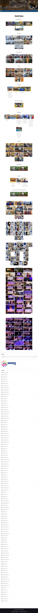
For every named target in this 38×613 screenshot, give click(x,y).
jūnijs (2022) (4, 472)
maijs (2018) (4, 568)
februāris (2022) (4, 481)
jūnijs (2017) (4, 590)
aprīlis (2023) (4, 450)
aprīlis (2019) (4, 544)
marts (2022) (4, 479)
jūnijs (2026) (4, 374)
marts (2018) (4, 572)
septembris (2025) (5, 394)
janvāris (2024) (4, 433)
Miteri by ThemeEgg (23, 611)
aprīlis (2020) (4, 518)
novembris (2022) (5, 461)
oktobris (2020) (4, 505)
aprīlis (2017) (4, 594)
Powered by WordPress (15, 611)
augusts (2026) (4, 372)
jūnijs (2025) (4, 398)
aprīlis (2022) (4, 476)
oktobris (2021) (4, 485)
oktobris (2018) (4, 557)
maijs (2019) (4, 542)
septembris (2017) (5, 585)
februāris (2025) (4, 407)
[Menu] (1, 11)
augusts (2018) (4, 561)
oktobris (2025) (4, 392)
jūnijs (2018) (4, 566)
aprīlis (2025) (4, 403)
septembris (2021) (5, 487)
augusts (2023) (4, 444)
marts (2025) (4, 405)
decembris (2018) (5, 553)
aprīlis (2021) (4, 496)
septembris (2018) (5, 559)
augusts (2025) (4, 396)
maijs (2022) (4, 474)
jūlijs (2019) (4, 537)
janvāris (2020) (4, 524)
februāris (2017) (4, 598)
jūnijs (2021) (4, 494)
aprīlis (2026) (4, 379)
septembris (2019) (5, 533)
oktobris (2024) (4, 416)
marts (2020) (4, 520)
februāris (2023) (4, 455)
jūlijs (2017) (4, 587)
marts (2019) (4, 546)
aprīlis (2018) (4, 570)
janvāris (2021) (4, 498)
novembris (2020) (5, 503)
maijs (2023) (4, 448)
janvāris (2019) (4, 550)
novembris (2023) (5, 437)
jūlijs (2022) (4, 470)
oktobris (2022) (4, 463)
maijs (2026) (4, 376)
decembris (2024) (5, 411)
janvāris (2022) (4, 483)
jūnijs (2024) (4, 422)
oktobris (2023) (4, 439)
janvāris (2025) (4, 409)
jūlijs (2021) (4, 492)
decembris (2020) (5, 500)
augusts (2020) (4, 509)
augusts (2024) (4, 420)
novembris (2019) (5, 529)
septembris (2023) (5, 442)
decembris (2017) (5, 579)
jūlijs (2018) (4, 563)
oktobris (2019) (4, 531)
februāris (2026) (4, 383)
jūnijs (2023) (4, 446)
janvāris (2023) (4, 457)
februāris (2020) (4, 522)
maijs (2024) (4, 424)
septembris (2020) (5, 507)
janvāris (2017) (4, 600)
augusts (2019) (4, 535)
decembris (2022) (5, 459)
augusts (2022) (4, 468)
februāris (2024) (4, 431)
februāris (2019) (4, 548)
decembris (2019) (5, 526)
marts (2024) (4, 429)
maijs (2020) (4, 516)
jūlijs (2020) (4, 511)
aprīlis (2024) (4, 426)
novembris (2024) (5, 413)
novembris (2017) (5, 581)
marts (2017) (4, 596)
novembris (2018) (5, 555)
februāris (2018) (4, 574)
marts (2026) (4, 381)
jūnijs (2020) (4, 513)
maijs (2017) (4, 592)
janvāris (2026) (4, 385)
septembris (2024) (5, 418)
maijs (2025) (4, 400)
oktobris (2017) (4, 583)
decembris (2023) (5, 435)
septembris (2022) (5, 466)
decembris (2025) (5, 387)
